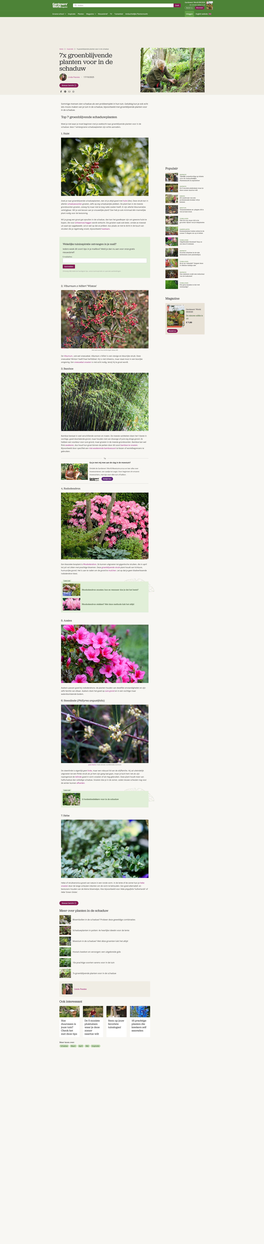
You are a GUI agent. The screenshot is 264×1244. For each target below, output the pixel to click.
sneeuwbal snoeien (82, 362)
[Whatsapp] (73, 91)
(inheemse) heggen (83, 222)
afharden (81, 783)
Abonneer (199, 8)
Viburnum (68, 356)
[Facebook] (61, 91)
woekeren (69, 445)
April (80, 1046)
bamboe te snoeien (129, 445)
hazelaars (105, 229)
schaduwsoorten (74, 204)
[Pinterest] (65, 91)
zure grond (109, 691)
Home (61, 49)
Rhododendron (89, 564)
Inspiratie (70, 49)
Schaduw (64, 1046)
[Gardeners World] (60, 5)
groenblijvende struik (111, 567)
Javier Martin (92, 765)
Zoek (177, 5)
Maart (73, 1046)
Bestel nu (189, 8)
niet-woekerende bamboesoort (102, 448)
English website (202, 14)
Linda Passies (80, 989)
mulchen (112, 570)
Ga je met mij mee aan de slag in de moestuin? (110, 463)
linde (90, 770)
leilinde (78, 777)
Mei (87, 1046)
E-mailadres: (67, 257)
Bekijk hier (107, 479)
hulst (125, 201)
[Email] (69, 91)
